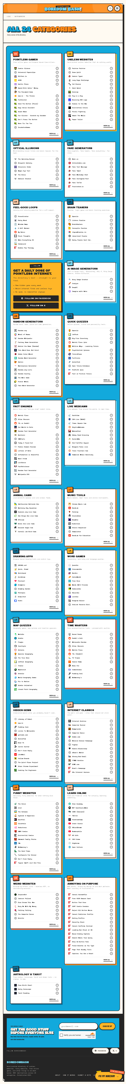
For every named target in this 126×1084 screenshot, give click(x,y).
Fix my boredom (106, 1076)
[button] (110, 8)
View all (54, 133)
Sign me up (107, 1026)
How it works (69, 1075)
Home (9, 16)
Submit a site (84, 1075)
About (57, 1075)
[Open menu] (117, 8)
